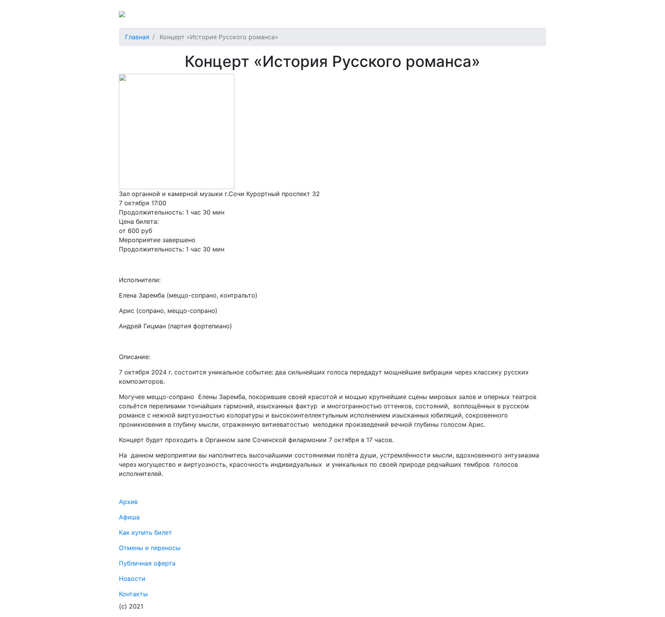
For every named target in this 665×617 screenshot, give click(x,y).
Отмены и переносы (295, 17)
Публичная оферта (360, 17)
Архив (403, 17)
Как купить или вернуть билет (211, 17)
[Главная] (137, 17)
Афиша (429, 17)
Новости (494, 17)
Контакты (460, 17)
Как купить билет (145, 532)
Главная (137, 37)
